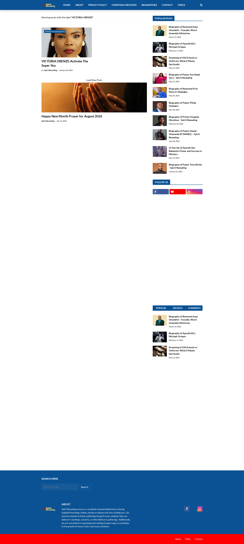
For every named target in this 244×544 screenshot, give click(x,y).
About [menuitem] (79, 4)
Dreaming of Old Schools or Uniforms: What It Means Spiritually (183, 60)
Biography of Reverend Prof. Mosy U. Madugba (183, 90)
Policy (188, 539)
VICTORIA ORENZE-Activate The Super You (64, 63)
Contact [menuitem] (167, 4)
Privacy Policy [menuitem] (97, 4)
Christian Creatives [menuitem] (124, 4)
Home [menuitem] (66, 4)
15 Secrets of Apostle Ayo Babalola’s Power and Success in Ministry (185, 151)
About (178, 539)
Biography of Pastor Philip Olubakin (182, 104)
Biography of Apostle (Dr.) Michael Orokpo (182, 45)
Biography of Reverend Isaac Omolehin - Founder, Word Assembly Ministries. (183, 30)
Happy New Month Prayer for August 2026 (71, 116)
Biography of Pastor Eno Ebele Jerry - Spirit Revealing (184, 76)
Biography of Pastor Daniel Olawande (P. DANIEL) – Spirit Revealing (184, 134)
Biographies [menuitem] (149, 4)
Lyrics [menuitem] (181, 4)
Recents (177, 308)
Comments (194, 308)
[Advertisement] (178, 250)
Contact (199, 539)
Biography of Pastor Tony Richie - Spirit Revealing (185, 166)
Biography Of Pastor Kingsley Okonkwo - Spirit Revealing (184, 118)
